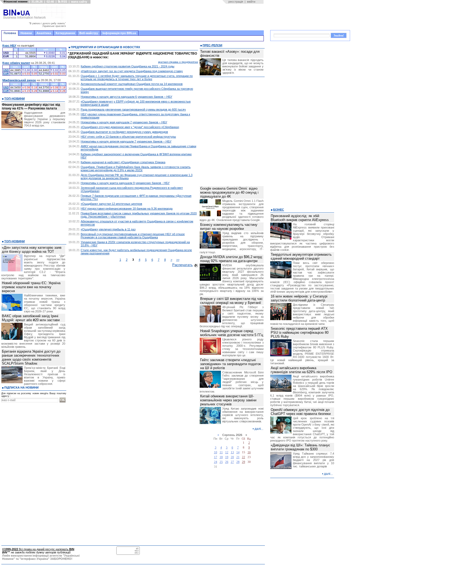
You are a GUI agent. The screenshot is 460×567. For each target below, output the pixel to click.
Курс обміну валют (16, 62)
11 (221, 452)
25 (221, 461)
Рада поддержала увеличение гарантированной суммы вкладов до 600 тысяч (133, 109)
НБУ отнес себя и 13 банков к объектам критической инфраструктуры (128, 136)
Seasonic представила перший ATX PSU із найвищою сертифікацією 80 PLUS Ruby (299, 332)
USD (6, 70)
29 (243, 461)
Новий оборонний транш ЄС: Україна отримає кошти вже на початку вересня (31, 287)
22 (243, 457)
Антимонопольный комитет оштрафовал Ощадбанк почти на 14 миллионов (132, 83)
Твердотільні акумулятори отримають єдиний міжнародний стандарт (301, 256)
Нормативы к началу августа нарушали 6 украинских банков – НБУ (126, 96)
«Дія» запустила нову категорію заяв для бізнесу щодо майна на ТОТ (31, 250)
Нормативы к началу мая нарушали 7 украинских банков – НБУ (124, 122)
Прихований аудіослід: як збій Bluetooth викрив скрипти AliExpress (300, 218)
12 (226, 452)
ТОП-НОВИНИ (14, 98)
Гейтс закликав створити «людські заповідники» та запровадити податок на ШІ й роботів (230, 364)
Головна (10, 33)
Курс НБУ (9, 45)
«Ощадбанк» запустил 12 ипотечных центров (111, 203)
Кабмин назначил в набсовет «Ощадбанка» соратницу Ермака (123, 162)
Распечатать (182, 265)
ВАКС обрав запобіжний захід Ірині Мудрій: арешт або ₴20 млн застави (31, 318)
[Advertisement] (166, 17)
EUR (6, 73)
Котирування (65, 33)
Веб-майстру (88, 33)
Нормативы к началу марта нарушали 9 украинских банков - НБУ (125, 183)
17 (215, 457)
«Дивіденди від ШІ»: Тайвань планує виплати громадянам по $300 (300, 447)
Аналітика (43, 33)
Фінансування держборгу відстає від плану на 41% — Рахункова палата (31, 106)
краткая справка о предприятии (178, 61)
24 (215, 461)
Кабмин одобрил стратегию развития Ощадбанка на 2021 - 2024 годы (127, 66)
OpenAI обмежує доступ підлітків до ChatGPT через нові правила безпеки (301, 412)
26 (226, 461)
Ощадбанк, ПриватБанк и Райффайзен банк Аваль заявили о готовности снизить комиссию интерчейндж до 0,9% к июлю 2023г (136, 168)
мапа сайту (79, 1)
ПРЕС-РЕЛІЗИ (212, 45)
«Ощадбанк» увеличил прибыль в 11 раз (108, 229)
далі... (258, 429)
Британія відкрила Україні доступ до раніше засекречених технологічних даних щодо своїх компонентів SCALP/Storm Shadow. (31, 357)
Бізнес (278, 209)
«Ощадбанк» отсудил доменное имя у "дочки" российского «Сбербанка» (130, 127)
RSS (63, 1)
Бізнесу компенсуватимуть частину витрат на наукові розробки (228, 227)
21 (238, 457)
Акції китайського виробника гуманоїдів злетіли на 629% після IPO (301, 370)
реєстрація (235, 1)
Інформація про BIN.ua (119, 33)
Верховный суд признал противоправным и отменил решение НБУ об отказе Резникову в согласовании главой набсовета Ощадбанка (133, 235)
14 (238, 452)
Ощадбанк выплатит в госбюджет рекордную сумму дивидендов (124, 131)
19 (226, 457)
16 (249, 452)
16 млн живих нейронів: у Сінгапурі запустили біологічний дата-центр (299, 298)
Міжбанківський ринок (19, 80)
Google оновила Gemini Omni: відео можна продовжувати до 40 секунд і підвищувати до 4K (229, 192)
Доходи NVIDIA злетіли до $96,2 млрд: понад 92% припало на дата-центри (231, 259)
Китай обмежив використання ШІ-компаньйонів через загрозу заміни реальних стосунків (228, 400)
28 (238, 461)
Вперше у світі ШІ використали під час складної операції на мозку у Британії (231, 301)
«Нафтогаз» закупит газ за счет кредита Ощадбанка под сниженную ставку (132, 71)
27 (232, 461)
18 (221, 457)
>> (177, 259)
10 (215, 452)
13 (232, 452)
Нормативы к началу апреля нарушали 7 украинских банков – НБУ (126, 141)
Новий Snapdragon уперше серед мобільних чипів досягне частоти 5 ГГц (231, 333)
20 (232, 457)
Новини (26, 33)
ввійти (251, 1)
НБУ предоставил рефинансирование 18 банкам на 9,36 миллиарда (126, 208)
